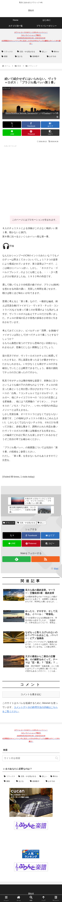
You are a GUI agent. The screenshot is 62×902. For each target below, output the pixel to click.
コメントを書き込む (31, 694)
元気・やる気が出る (27, 523)
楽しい (42, 523)
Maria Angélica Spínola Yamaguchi (21, 113)
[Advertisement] (31, 179)
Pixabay (46, 113)
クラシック (10, 523)
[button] (50, 132)
